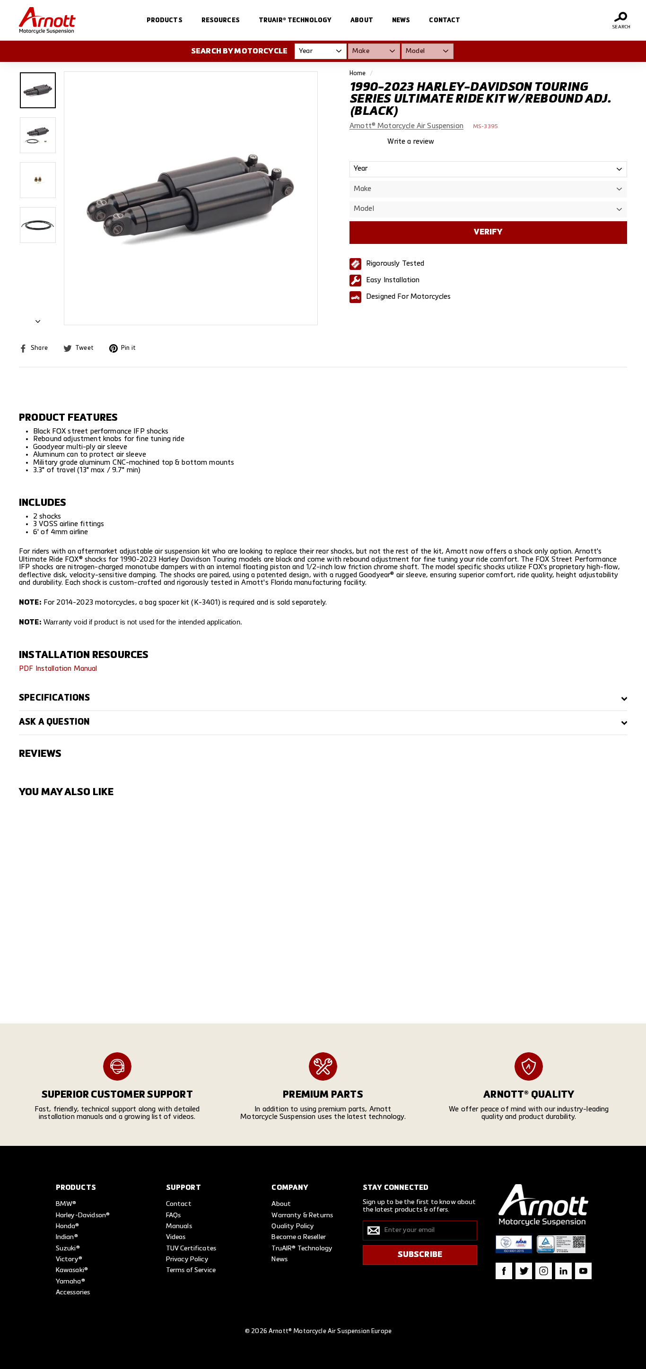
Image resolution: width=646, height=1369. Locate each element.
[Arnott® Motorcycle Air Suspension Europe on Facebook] (504, 1271)
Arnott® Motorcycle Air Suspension (406, 126)
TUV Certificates (191, 1248)
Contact (444, 20)
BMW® (66, 1204)
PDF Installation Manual (58, 668)
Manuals (179, 1226)
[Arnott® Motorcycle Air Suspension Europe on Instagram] (543, 1271)
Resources (220, 20)
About (361, 20)
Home (357, 73)
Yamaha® (70, 1281)
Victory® (69, 1259)
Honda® (67, 1226)
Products (165, 20)
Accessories (73, 1292)
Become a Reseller (298, 1237)
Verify (488, 232)
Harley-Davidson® (83, 1215)
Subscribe (420, 1255)
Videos (176, 1237)
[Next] (38, 319)
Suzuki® (68, 1248)
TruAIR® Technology (295, 20)
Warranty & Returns (302, 1215)
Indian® (67, 1237)
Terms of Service (191, 1270)
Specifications (54, 698)
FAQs (173, 1215)
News (401, 20)
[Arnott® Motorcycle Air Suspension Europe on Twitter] (523, 1271)
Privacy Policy (187, 1259)
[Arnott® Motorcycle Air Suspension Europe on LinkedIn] (563, 1271)
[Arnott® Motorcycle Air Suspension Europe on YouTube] (583, 1271)
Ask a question (54, 722)
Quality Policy (292, 1226)
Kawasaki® (72, 1270)
